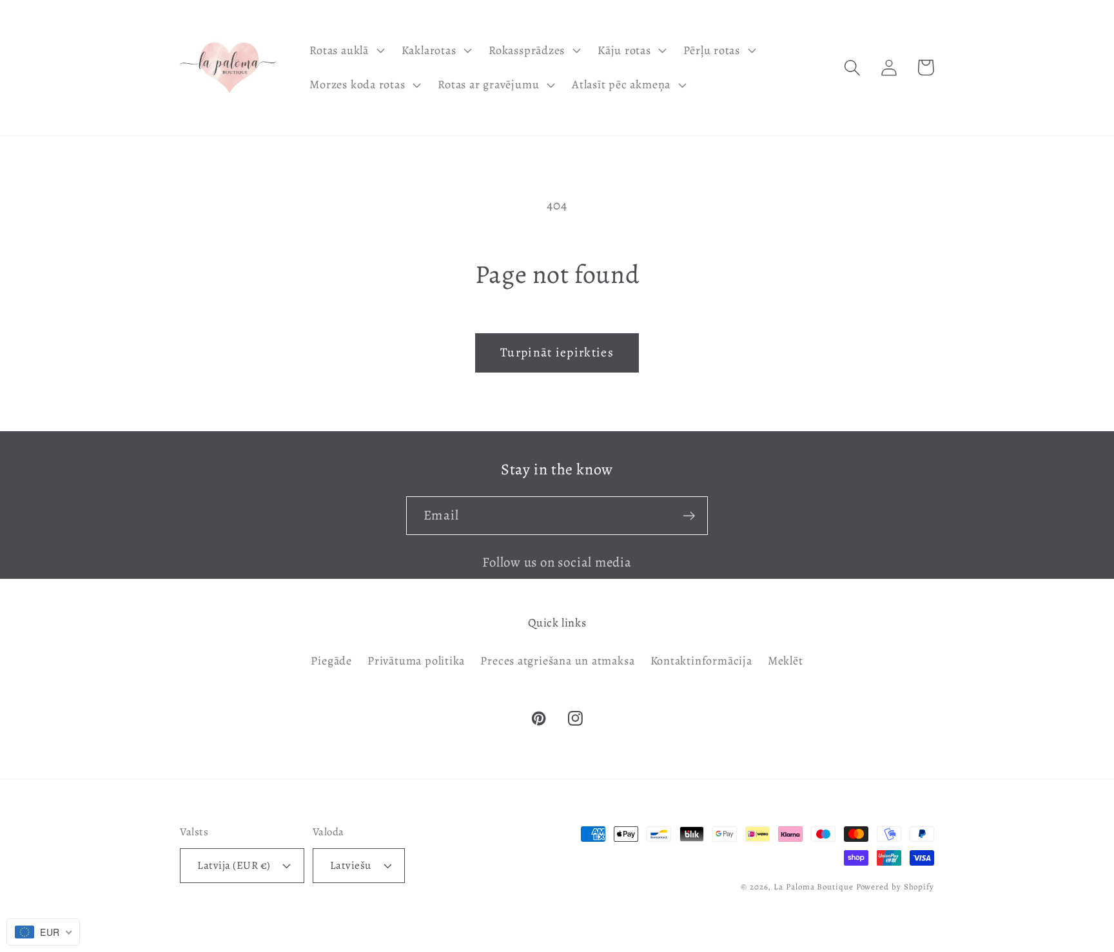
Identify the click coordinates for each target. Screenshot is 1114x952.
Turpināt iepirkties (557, 352)
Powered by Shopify (895, 886)
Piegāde (331, 660)
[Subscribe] (688, 516)
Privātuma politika (416, 660)
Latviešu (350, 865)
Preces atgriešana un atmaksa (557, 660)
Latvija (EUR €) (234, 865)
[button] (345, 50)
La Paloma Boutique (813, 886)
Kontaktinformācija (701, 660)
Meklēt (785, 660)
